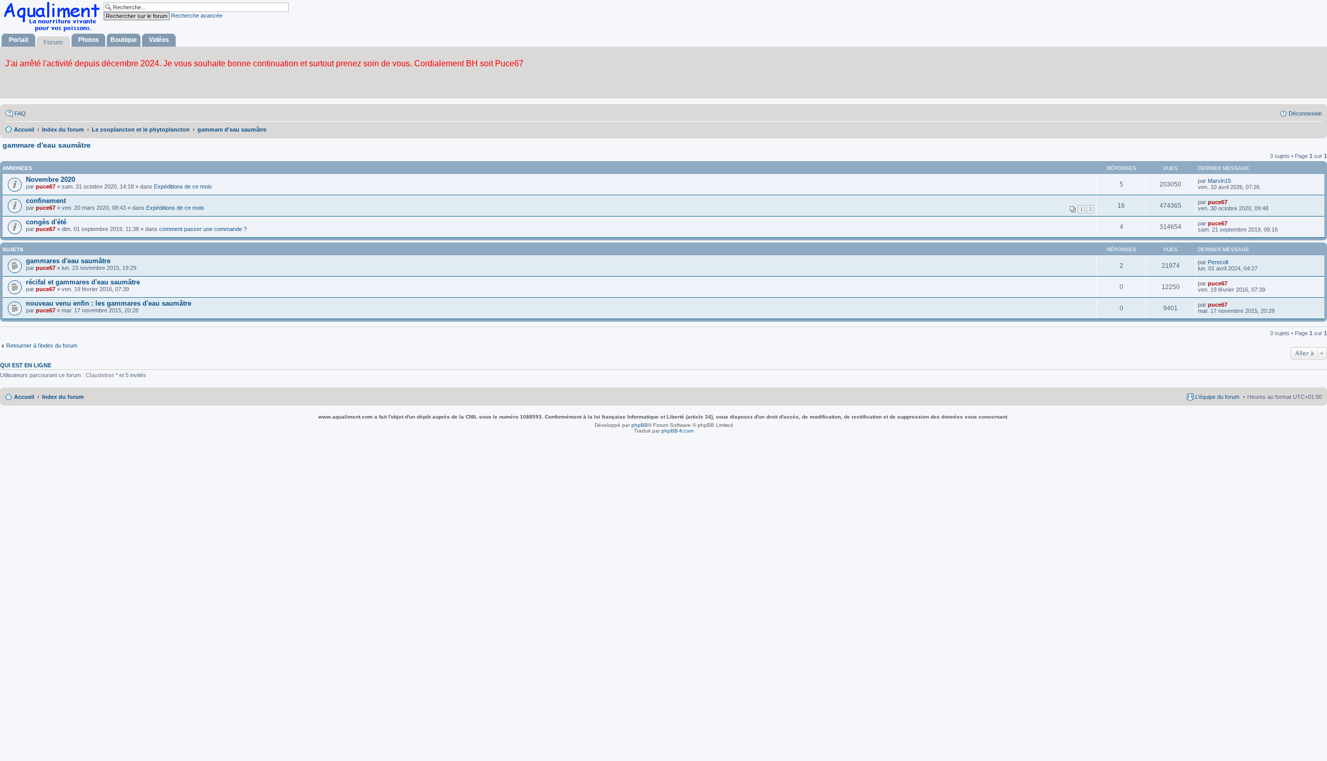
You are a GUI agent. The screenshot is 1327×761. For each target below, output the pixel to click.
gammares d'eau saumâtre (68, 261)
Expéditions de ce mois (183, 186)
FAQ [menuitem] (20, 113)
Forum (53, 42)
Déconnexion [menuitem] (1305, 113)
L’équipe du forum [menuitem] (1217, 397)
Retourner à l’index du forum (41, 345)
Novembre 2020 (50, 179)
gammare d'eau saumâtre (47, 145)
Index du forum (63, 397)
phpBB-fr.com (677, 431)
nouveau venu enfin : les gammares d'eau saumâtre (108, 303)
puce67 (45, 186)
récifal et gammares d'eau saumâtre (83, 282)
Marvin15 (1219, 181)
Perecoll (1218, 262)
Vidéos (159, 40)
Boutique (123, 40)
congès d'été (46, 222)
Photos (88, 40)
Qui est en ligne (25, 365)
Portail (18, 40)
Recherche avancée (196, 15)
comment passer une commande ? (203, 229)
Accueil (24, 397)
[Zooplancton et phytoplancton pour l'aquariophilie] (54, 31)
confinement (46, 201)
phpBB (639, 425)
